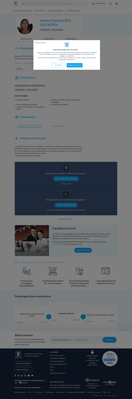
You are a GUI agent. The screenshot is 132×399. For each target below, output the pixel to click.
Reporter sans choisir (40, 42)
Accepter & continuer (74, 65)
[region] (66, 55)
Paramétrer (58, 65)
